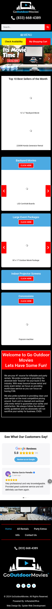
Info (17, 535)
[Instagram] (23, 586)
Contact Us (31, 535)
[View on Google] (8, 474)
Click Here (26, 165)
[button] (26, 35)
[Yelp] (34, 586)
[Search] (48, 27)
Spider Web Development (33, 605)
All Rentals (23, 528)
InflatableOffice (32, 601)
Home (8, 528)
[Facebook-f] (18, 586)
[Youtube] (29, 586)
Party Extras (40, 528)
